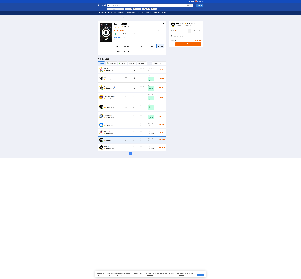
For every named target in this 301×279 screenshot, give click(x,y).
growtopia (154, 8)
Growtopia (121, 12)
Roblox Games (112, 12)
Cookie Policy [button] (150, 275)
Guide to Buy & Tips (119, 37)
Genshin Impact (130, 12)
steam (148, 8)
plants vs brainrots (119, 8)
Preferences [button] (181, 275)
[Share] (163, 24)
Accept (200, 274)
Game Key (148, 12)
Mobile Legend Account (159, 12)
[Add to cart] (172, 44)
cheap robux (110, 8)
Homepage (100, 17)
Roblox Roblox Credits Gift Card (112, 17)
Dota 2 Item (140, 12)
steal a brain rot (137, 8)
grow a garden (128, 8)
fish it (144, 8)
